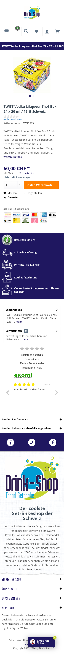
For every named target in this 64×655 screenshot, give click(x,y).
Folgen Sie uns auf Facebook (52, 442)
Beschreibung (14, 309)
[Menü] (6, 30)
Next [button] (56, 392)
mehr (18, 321)
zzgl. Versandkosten (24, 172)
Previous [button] (7, 392)
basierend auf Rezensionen (32, 357)
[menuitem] (6, 30)
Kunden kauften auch (15, 419)
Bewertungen (14, 331)
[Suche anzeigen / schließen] (26, 31)
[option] (32, 395)
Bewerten (13, 197)
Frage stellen (34, 193)
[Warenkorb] (57, 31)
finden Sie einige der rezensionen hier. (32, 365)
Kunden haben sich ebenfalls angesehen (26, 428)
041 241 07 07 (31, 442)
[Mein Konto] (46, 31)
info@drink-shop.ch (10, 442)
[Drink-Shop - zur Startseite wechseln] (32, 12)
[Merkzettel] (36, 31)
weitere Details (13, 157)
